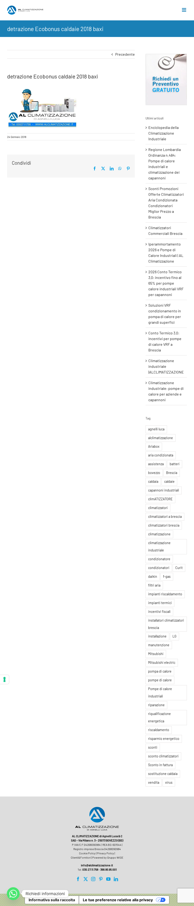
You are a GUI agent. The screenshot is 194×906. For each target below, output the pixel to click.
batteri (175, 464)
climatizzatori (158, 508)
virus (168, 782)
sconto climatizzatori (163, 756)
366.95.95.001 (108, 869)
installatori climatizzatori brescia (166, 624)
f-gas (167, 576)
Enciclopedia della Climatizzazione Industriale (163, 133)
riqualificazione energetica (159, 717)
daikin (152, 576)
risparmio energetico (163, 739)
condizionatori (158, 568)
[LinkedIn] (116, 879)
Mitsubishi (155, 654)
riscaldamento (158, 730)
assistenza (156, 464)
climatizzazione (159, 534)
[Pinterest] (101, 879)
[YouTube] (108, 879)
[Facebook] (78, 879)
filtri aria (154, 585)
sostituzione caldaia (162, 774)
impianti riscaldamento (165, 594)
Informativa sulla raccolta (52, 899)
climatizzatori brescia (163, 525)
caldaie (169, 481)
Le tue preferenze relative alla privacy (118, 899)
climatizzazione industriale (159, 546)
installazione (157, 636)
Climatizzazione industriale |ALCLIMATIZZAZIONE (166, 366)
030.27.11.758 (90, 869)
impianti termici (160, 603)
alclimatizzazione (160, 438)
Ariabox (153, 446)
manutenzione (158, 645)
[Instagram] (93, 879)
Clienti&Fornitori (81, 857)
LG (174, 636)
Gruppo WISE (115, 857)
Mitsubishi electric (161, 662)
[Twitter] (86, 879)
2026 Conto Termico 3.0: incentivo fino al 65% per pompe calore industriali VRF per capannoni (166, 283)
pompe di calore (160, 680)
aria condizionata (160, 455)
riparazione (156, 705)
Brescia (171, 473)
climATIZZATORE (160, 499)
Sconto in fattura (160, 765)
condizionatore (159, 559)
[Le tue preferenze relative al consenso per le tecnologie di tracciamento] (4, 679)
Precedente (125, 54)
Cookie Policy (87, 853)
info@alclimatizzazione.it (97, 865)
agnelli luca (156, 429)
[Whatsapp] (13, 893)
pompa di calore (160, 671)
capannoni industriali (163, 490)
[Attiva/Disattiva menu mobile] (184, 9)
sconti (152, 747)
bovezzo (154, 473)
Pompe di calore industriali (160, 692)
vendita (153, 782)
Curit (179, 568)
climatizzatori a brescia (165, 516)
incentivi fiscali (159, 612)
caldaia (153, 481)
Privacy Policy (105, 853)
